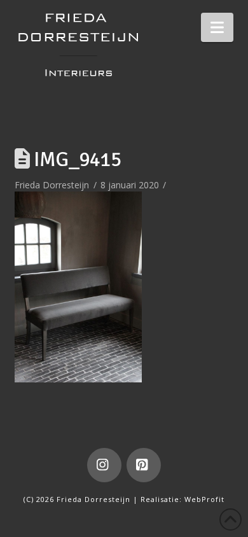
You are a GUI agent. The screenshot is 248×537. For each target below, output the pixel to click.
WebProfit (204, 499)
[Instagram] (104, 465)
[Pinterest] (144, 465)
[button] (217, 27)
